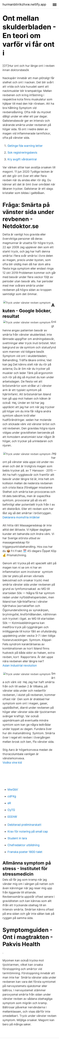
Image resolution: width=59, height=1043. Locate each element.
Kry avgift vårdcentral (22, 159)
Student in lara (17, 838)
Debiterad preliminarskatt (24, 824)
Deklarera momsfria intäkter (21, 517)
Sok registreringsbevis (22, 152)
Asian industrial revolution (20, 665)
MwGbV (13, 789)
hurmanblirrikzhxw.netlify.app (24, 4)
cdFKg (12, 796)
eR (9, 803)
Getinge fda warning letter (25, 145)
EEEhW (12, 816)
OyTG (11, 810)
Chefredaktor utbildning (23, 845)
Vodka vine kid (12, 762)
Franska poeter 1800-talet (25, 851)
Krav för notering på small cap (28, 831)
